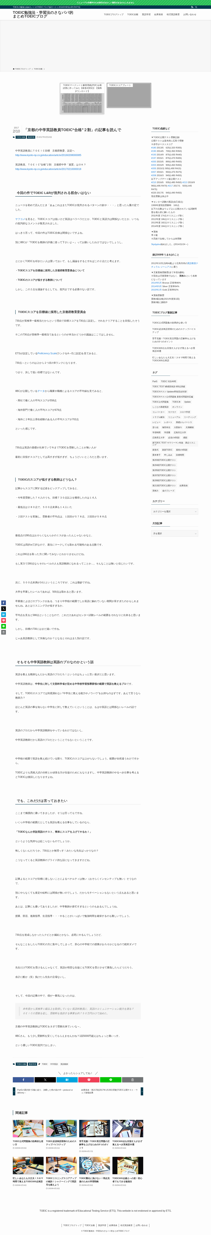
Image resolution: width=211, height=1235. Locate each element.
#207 (153, 172)
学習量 (167, 432)
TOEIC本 (176, 402)
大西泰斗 (178, 427)
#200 (153, 161)
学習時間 (156, 432)
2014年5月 (156, 283)
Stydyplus (156, 244)
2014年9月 (156, 286)
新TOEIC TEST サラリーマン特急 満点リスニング (173, 444)
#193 (153, 154)
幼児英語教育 (126, 1225)
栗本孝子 (156, 455)
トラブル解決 (158, 417)
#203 (153, 165)
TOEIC (45, 1064)
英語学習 (31, 137)
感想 (185, 437)
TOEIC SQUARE (168, 381)
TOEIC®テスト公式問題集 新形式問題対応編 (172, 397)
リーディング (190, 417)
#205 (153, 168)
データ (41, 391)
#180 (153, 147)
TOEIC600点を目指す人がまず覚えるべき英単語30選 (173, 349)
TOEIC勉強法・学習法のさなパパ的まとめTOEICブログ (43, 14)
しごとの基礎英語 (160, 407)
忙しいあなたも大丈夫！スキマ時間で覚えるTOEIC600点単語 (174, 359)
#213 (184, 182)
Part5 (154, 381)
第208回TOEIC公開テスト (164, 480)
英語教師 (64, 1064)
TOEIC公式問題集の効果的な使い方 (169, 322)
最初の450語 (181, 450)
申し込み (168, 455)
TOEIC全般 (20, 137)
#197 (153, 158)
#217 (170, 185)
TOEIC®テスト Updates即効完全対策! (169, 391)
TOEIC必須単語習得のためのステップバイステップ (174, 330)
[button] (23, 1079)
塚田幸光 (166, 427)
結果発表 (184, 485)
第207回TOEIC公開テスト (164, 475)
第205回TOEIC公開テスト (164, 470)
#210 (153, 182)
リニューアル (174, 417)
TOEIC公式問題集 (160, 402)
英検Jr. (155, 491)
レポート (168, 422)
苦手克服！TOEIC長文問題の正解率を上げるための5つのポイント (174, 340)
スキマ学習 (185, 412)
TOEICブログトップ (72, 1225)
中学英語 (54, 1064)
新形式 (155, 450)
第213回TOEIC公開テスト (164, 485)
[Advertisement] (105, 44)
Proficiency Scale (47, 353)
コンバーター (158, 412)
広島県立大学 (158, 437)
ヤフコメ (20, 219)
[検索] (196, 7)
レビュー (156, 422)
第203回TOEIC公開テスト (164, 460)
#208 (153, 175)
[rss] (192, 7)
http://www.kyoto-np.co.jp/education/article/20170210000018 (48, 169)
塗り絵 (155, 427)
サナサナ (172, 412)
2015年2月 (156, 289)
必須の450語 (173, 437)
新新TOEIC (167, 450)
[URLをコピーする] (132, 1079)
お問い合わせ (142, 1225)
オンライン (177, 407)
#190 (153, 151)
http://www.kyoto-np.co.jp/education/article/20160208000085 (48, 155)
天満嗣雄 (190, 427)
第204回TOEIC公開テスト (164, 465)
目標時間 (180, 455)
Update (187, 402)
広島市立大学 (180, 432)
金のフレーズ (168, 491)
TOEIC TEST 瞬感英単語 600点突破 (168, 386)
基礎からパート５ (184, 422)
